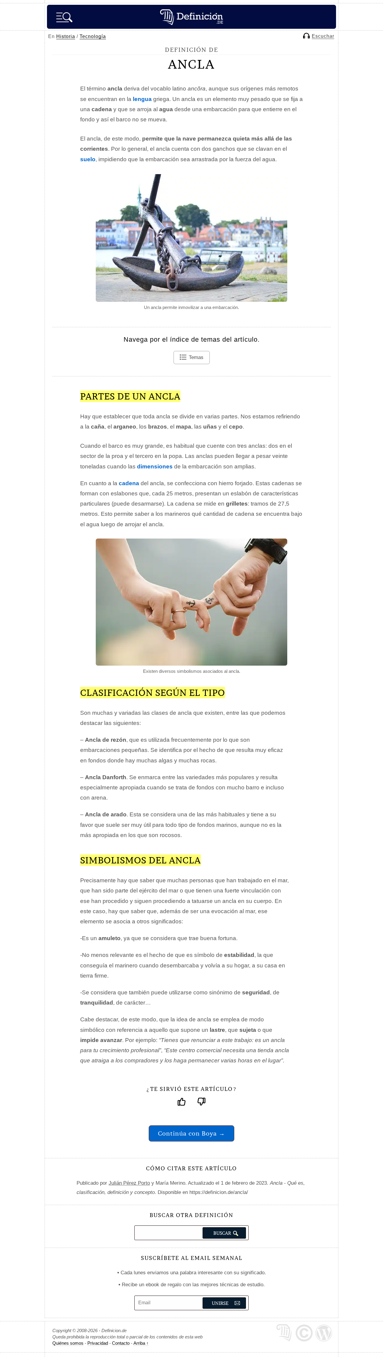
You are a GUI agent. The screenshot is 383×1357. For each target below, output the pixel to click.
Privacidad (97, 1343)
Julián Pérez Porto (129, 1183)
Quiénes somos (67, 1343)
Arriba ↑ (141, 1343)
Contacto (121, 1343)
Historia (65, 36)
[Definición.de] (191, 17)
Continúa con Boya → (191, 1133)
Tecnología (93, 36)
